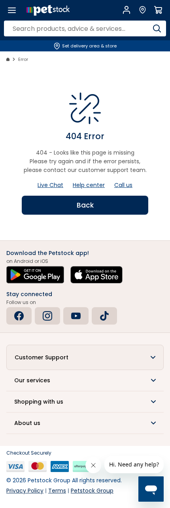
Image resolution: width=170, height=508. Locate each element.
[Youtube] (76, 316)
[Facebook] (19, 316)
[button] (85, 357)
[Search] (157, 28)
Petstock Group (92, 491)
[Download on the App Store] (96, 274)
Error (23, 59)
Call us (123, 185)
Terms (57, 491)
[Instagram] (47, 316)
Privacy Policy (24, 491)
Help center (89, 185)
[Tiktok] (104, 316)
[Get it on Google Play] (35, 274)
